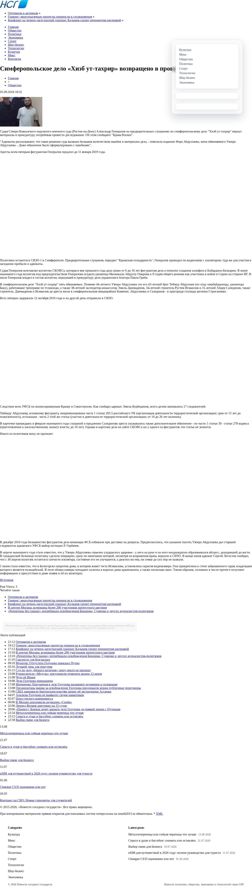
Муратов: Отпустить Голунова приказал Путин (48, 663)
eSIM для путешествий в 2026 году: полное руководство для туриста (80, 626)
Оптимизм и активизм (23, 13)
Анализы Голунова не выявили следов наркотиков (50, 695)
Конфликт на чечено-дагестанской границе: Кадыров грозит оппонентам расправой (64, 20)
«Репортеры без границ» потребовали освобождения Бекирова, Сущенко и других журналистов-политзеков (81, 611)
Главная (13, 78)
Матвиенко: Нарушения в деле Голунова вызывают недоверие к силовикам (66, 684)
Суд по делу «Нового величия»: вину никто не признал (53, 670)
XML (159, 813)
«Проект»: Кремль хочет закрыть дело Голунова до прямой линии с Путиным (68, 709)
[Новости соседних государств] (14, 7)
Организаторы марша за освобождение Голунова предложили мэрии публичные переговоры (78, 688)
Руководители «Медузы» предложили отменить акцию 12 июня (59, 673)
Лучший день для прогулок (34, 666)
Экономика (15, 877)
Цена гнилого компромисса (34, 698)
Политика (14, 852)
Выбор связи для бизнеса (113, 625)
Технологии (16, 865)
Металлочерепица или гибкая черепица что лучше (29, 625)
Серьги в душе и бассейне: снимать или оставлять (77, 625)
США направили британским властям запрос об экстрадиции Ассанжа (63, 691)
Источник (6, 580)
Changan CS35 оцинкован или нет (98, 628)
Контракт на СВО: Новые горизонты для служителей (36, 800)
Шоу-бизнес (16, 871)
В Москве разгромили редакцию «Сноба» (44, 702)
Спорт (12, 858)
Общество (14, 85)
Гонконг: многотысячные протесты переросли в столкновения (50, 16)
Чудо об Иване (25, 677)
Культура (14, 834)
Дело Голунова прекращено (34, 681)
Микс (11, 840)
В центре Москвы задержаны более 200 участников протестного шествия (57, 607)
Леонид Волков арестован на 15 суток (41, 705)
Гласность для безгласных (33, 659)
